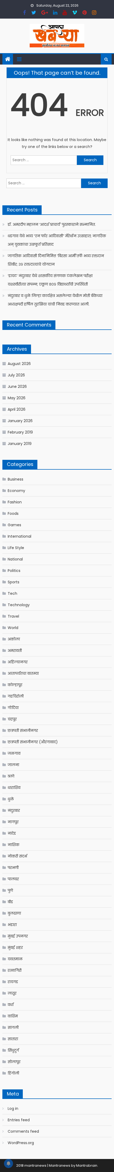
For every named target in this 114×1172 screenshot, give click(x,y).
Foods (13, 513)
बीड (10, 902)
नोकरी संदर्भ (17, 856)
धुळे (11, 799)
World (13, 627)
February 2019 (20, 432)
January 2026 (20, 420)
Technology (19, 605)
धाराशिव (14, 787)
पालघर (13, 879)
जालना (13, 764)
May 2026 (16, 398)
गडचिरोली (16, 696)
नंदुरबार (14, 810)
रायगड (13, 981)
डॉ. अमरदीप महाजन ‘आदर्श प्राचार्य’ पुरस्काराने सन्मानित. (52, 224)
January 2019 (20, 443)
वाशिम (13, 1016)
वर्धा (11, 1004)
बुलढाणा (14, 913)
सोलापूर (14, 1061)
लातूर (12, 993)
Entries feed (19, 1120)
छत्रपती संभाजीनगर (23, 730)
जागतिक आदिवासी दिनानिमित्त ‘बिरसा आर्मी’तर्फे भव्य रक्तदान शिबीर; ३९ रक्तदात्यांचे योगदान (56, 260)
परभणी (13, 867)
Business (15, 479)
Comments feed (23, 1131)
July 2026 (16, 375)
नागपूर (13, 822)
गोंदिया (13, 707)
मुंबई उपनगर (18, 936)
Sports (13, 582)
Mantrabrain (86, 1165)
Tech (12, 593)
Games (14, 525)
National (15, 559)
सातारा (13, 1039)
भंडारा (12, 924)
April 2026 (16, 409)
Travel (13, 616)
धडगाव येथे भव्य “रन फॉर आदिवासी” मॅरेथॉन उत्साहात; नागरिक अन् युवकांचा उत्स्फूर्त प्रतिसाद (57, 240)
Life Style (16, 547)
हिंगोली (13, 1073)
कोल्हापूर (15, 684)
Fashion (15, 502)
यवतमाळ (15, 959)
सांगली (13, 1027)
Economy (16, 490)
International (19, 536)
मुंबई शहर (15, 947)
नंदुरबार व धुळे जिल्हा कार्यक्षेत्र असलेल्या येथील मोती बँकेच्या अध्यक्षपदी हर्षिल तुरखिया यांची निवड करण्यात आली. (55, 300)
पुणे (10, 890)
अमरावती (15, 650)
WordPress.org (21, 1142)
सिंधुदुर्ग (13, 1050)
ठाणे (11, 776)
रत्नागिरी (14, 970)
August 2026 (19, 363)
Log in (13, 1108)
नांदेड (12, 833)
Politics (14, 570)
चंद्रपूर (12, 719)
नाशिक (13, 844)
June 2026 (17, 386)
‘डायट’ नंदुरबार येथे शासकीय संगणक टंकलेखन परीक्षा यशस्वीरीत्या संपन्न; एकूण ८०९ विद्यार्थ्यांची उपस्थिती (50, 280)
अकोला (14, 639)
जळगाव (14, 753)
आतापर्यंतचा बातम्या (23, 673)
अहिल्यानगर (18, 662)
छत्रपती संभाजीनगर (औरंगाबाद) (33, 742)
